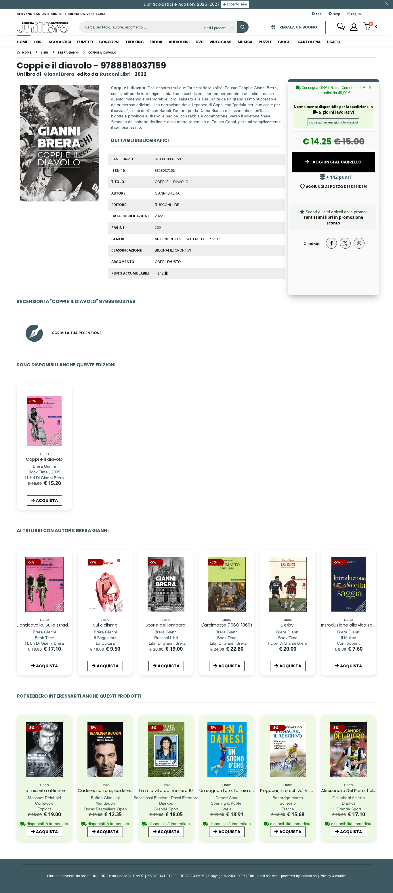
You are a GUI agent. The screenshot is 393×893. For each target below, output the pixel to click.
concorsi (109, 42)
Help (336, 14)
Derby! (287, 625)
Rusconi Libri (167, 204)
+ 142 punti (338, 177)
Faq (318, 14)
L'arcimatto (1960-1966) (226, 625)
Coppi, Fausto (168, 261)
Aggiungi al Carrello (337, 162)
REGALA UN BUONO (297, 27)
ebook (156, 42)
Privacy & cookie (333, 875)
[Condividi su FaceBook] (331, 243)
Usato (333, 42)
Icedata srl (309, 875)
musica (245, 42)
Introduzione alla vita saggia (351, 625)
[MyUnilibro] (354, 27)
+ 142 (160, 273)
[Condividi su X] (345, 243)
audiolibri (179, 42)
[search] (243, 27)
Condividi (312, 243)
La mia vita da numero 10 (166, 790)
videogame (220, 42)
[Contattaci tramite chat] (341, 27)
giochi (284, 42)
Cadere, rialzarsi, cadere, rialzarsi (113, 790)
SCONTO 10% (236, 4)
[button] (370, 26)
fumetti (85, 42)
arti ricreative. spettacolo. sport (188, 239)
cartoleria (309, 42)
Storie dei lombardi (166, 625)
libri (38, 42)
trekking (134, 42)
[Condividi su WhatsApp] (359, 243)
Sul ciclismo (105, 625)
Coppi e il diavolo (44, 459)
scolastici (60, 42)
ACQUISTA (47, 500)
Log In (355, 14)
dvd (200, 42)
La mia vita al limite (44, 790)
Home (22, 42)
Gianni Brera (59, 74)
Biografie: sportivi (173, 250)
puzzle (265, 42)
